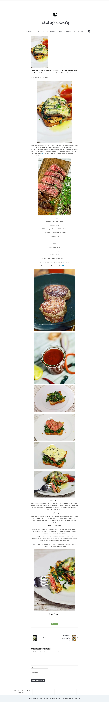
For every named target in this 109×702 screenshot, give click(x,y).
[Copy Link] (59, 614)
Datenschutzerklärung (70, 31)
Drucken (55, 623)
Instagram (52, 31)
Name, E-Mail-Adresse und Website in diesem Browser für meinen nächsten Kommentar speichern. (52, 677)
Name (32, 667)
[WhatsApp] (54, 614)
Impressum (80, 31)
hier (42, 153)
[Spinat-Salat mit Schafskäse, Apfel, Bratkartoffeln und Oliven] (74, 637)
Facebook (59, 31)
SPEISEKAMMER (29, 31)
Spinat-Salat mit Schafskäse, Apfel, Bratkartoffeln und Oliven (65, 638)
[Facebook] (49, 614)
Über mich (38, 31)
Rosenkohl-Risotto (42, 637)
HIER (63, 265)
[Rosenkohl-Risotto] (34, 637)
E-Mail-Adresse (34, 672)
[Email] (57, 614)
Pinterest (45, 31)
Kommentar (34, 655)
